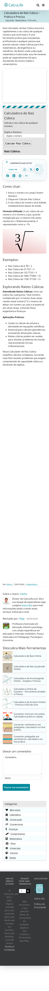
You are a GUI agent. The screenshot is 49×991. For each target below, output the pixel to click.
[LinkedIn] (13, 175)
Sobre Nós (27, 605)
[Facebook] (7, 175)
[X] (31, 169)
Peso (13, 843)
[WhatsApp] (24, 169)
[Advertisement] (24, 86)
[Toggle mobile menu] (43, 5)
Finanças (13, 829)
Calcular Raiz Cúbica (17, 143)
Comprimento (17, 833)
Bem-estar (15, 810)
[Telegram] (37, 169)
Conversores (16, 824)
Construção (15, 819)
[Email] (26, 175)
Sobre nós (39, 898)
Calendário (15, 814)
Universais (15, 848)
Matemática (21, 20)
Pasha (9, 584)
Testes (12, 857)
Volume (13, 853)
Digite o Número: (13, 132)
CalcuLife (9, 20)
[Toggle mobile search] (38, 5)
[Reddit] (20, 175)
